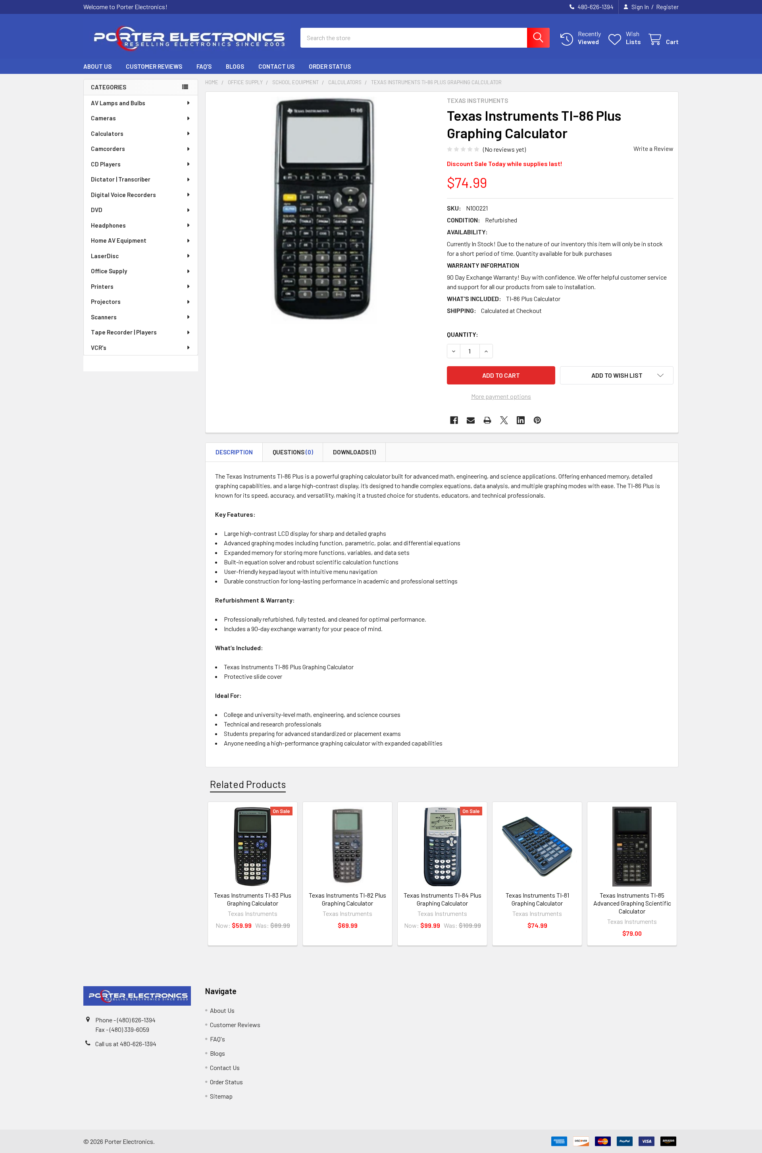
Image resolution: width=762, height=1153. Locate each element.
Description (234, 452)
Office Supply (109, 270)
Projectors (106, 301)
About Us (97, 66)
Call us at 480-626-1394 (125, 1043)
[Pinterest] (537, 420)
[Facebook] (454, 420)
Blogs (235, 66)
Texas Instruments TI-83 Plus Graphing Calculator (252, 899)
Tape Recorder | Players (124, 332)
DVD (96, 209)
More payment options (501, 396)
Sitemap (221, 1096)
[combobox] (425, 38)
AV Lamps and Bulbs (118, 102)
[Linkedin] (521, 420)
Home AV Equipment (118, 240)
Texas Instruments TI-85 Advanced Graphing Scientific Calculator (632, 903)
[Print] (487, 420)
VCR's (98, 347)
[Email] (471, 420)
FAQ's (204, 66)
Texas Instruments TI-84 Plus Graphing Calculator (442, 899)
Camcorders (108, 148)
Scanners (104, 317)
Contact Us (276, 66)
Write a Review (653, 148)
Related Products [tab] (248, 784)
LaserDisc (105, 255)
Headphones (108, 225)
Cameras (103, 118)
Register (667, 6)
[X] (504, 420)
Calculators (107, 133)
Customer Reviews (154, 66)
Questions (293, 452)
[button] (616, 375)
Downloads (354, 452)
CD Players (106, 164)
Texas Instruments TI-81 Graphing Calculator (537, 899)
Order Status (330, 66)
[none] (323, 210)
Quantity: (462, 334)
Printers (102, 286)
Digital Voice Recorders (123, 194)
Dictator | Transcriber (120, 179)
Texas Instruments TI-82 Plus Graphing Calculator (347, 899)
